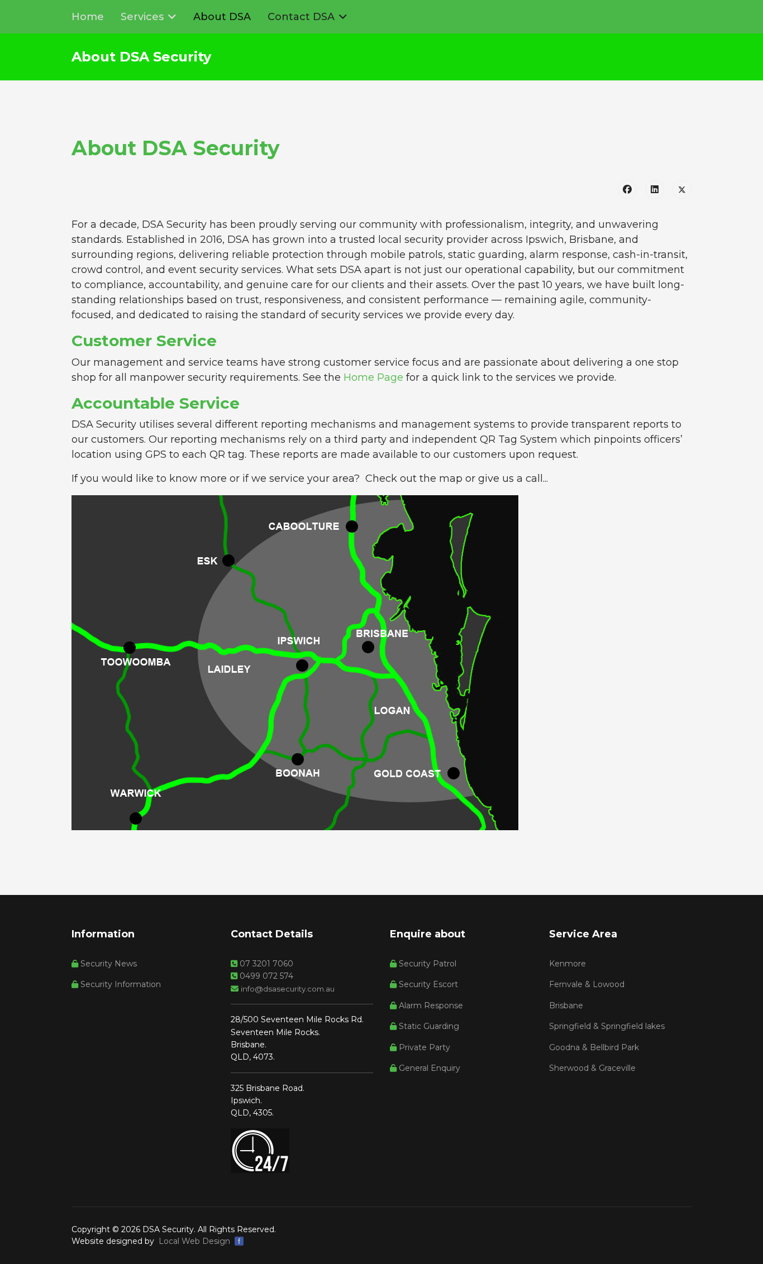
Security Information (119, 984)
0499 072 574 (265, 976)
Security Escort (427, 984)
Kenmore (567, 964)
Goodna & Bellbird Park (594, 1047)
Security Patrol (426, 964)
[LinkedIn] (654, 189)
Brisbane (566, 1005)
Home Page (373, 377)
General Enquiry (428, 1068)
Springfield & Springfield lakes (607, 1026)
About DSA (222, 17)
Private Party (423, 1047)
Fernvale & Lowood (586, 984)
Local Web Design (194, 1241)
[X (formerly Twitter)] (682, 189)
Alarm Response (430, 1005)
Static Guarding (428, 1026)
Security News (107, 964)
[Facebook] (627, 189)
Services (142, 17)
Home (87, 17)
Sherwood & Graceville (592, 1068)
